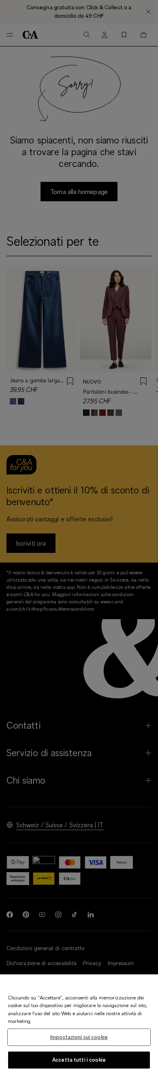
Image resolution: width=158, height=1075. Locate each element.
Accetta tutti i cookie (79, 1059)
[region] (79, 1024)
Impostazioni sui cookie (79, 1037)
